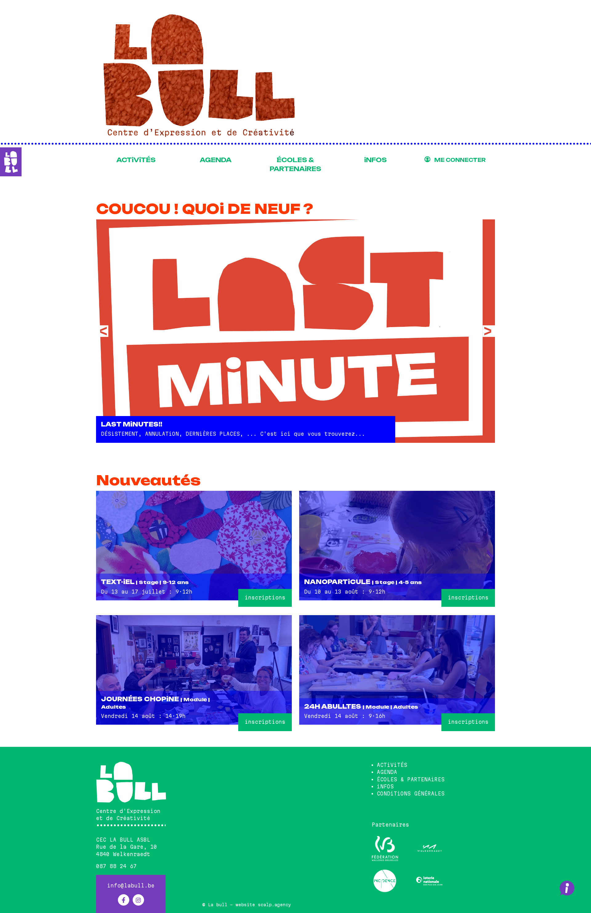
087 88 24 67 (116, 866)
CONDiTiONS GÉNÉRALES (410, 793)
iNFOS (375, 160)
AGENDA (215, 160)
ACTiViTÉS (135, 160)
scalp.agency (274, 904)
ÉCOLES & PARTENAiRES (295, 164)
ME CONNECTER (460, 160)
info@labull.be (131, 885)
